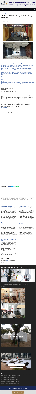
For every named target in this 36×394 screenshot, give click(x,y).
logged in (7, 260)
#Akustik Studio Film (27, 191)
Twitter (13, 186)
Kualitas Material (21, 108)
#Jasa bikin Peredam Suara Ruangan (13, 193)
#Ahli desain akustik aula (9, 188)
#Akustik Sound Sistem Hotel (17, 191)
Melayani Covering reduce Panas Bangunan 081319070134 (10, 383)
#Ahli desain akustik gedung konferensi (21, 188)
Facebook (9, 186)
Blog (5, 13)
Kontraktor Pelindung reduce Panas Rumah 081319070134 (10, 375)
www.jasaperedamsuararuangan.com (9, 87)
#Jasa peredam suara (26, 194)
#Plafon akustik (29, 198)
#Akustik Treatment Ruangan (6, 192)
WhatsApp (17, 186)
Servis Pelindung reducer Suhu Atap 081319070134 (9, 377)
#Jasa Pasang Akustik (24, 193)
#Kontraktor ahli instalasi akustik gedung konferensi (23, 196)
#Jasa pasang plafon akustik (16, 194)
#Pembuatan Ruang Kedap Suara (21, 197)
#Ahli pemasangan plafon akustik (16, 190)
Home (2, 13)
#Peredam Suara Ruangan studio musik (18, 198)
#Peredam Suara (7, 198)
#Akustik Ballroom (26, 190)
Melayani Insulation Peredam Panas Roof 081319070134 (10, 381)
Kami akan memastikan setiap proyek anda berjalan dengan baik (12, 63)
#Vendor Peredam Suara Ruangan (25, 199)
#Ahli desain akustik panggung (21, 189)
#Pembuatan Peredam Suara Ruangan (8, 197)
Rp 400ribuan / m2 (4, 107)
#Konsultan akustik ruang (21, 195)
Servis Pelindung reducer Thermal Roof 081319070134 (9, 379)
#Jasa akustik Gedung (17, 192)
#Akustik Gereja (8, 191)
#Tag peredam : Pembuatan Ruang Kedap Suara (9, 199)
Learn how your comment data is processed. (23, 262)
